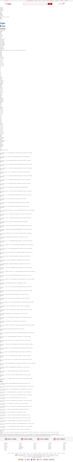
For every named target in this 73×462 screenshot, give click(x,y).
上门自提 (20, 444)
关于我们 (9, 453)
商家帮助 (24, 453)
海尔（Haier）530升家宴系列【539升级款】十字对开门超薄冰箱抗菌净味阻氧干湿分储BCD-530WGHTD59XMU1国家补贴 (17, 271)
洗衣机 (1, 33)
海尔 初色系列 (2, 41)
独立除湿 (1, 87)
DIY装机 (64, 445)
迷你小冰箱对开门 (25, 432)
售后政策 (49, 444)
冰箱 (0, 32)
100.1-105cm (2, 63)
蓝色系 (1, 134)
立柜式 (1, 94)
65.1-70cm (1, 111)
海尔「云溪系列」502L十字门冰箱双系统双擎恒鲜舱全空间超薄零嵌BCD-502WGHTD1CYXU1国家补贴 (15, 179)
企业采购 (47, 0)
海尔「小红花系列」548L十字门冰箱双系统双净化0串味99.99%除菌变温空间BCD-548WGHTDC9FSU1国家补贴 (16, 164)
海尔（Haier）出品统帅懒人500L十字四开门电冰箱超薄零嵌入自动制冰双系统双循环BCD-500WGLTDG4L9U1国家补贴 (17, 279)
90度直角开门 (2, 47)
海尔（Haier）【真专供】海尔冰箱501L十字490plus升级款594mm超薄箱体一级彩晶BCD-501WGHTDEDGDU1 (16, 359)
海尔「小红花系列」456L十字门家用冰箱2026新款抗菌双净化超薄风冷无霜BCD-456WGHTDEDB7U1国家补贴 (16, 175)
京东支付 (37, 457)
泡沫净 (1, 136)
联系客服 (16, 453)
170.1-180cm (2, 131)
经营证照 (48, 456)
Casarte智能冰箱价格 (16, 432)
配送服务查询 (21, 446)
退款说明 (49, 446)
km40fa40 (30, 432)
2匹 (0, 116)
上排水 (1, 121)
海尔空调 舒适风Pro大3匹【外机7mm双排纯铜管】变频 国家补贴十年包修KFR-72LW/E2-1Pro (13, 198)
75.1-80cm (1, 113)
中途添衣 (1, 146)
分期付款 (35, 446)
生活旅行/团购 (6, 446)
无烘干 (1, 79)
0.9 (0, 70)
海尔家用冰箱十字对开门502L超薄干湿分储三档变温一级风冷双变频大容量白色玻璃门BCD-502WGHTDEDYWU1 (16, 252)
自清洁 (1, 85)
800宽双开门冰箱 (52, 432)
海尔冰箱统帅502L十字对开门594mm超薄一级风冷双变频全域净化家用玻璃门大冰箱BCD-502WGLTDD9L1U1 (16, 275)
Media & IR (63, 453)
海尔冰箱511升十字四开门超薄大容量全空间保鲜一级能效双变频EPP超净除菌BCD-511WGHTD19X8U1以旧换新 (16, 290)
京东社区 (43, 453)
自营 (0, 154)
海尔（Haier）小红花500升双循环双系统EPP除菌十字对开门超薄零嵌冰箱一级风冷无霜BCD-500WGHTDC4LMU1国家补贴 (17, 363)
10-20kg (1, 77)
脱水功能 (1, 142)
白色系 (1, 51)
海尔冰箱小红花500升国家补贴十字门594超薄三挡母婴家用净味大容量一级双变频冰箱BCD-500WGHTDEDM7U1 (16, 389)
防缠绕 (1, 139)
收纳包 (1, 12)
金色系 (1, 56)
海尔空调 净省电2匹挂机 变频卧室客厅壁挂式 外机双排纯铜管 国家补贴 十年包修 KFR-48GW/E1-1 (14, 313)
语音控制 (1, 107)
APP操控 (1, 108)
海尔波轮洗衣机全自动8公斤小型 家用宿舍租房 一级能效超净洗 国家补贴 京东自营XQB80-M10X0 (14, 221)
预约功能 (1, 144)
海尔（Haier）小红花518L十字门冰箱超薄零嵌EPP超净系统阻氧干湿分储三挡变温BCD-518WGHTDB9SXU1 (15, 351)
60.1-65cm (1, 110)
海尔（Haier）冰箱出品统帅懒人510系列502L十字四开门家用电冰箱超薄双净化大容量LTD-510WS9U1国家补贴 (16, 233)
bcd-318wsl (6, 432)
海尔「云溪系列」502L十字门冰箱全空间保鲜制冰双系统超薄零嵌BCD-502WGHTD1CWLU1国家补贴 (14, 202)
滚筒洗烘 (1, 97)
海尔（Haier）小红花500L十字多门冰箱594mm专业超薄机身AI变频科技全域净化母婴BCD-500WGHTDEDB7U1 (16, 286)
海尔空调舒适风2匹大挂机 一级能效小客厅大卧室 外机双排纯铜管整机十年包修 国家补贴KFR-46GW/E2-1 (15, 298)
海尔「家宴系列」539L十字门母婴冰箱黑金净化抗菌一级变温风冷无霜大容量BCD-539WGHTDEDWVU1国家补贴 (16, 378)
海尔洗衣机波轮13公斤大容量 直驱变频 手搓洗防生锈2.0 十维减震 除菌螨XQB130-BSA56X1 (13, 412)
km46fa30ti (57, 432)
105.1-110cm (2, 64)
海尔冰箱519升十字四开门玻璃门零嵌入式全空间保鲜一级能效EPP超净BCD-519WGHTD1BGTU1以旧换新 (15, 340)
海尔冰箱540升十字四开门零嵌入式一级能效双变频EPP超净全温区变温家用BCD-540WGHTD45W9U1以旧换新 (16, 267)
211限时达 (20, 445)
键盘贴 (1, 13)
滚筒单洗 (1, 95)
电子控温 (1, 123)
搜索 (50, 3)
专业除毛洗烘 (2, 137)
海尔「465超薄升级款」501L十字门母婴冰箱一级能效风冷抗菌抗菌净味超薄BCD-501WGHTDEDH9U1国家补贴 (16, 168)
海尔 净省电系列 (2, 44)
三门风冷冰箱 (41, 432)
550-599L (1, 91)
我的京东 (39, 0)
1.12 (0, 73)
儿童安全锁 (1, 138)
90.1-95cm (1, 129)
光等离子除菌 (2, 101)
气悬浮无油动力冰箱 (36, 432)
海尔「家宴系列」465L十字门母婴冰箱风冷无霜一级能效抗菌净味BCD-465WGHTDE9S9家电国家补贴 (14, 156)
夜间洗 (1, 143)
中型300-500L (2, 57)
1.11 (0, 72)
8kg (0, 76)
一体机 (1, 11)
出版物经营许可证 (30, 455)
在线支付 (35, 445)
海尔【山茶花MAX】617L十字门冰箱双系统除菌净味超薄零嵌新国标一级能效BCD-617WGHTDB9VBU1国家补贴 (16, 248)
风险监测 (47, 453)
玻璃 (0, 119)
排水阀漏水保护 (2, 141)
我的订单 (35, 0)
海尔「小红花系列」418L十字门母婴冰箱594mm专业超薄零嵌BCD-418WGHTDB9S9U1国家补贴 (14, 187)
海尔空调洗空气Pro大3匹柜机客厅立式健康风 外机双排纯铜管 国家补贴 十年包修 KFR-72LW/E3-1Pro (14, 294)
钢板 (0, 120)
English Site (59, 453)
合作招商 (20, 453)
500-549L (1, 90)
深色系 (1, 55)
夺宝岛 (64, 444)
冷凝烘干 (1, 78)
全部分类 (1, 7)
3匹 (0, 117)
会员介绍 (5, 445)
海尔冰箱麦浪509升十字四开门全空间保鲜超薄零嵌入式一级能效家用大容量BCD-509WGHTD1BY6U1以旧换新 (16, 309)
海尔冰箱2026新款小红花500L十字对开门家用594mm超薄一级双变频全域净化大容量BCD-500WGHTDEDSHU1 (16, 406)
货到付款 (35, 444)
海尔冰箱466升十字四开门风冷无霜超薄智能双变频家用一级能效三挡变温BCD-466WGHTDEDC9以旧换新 (15, 160)
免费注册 (32, 0)
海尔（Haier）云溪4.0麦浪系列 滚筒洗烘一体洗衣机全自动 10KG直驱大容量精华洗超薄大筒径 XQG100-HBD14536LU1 (17, 332)
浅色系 (1, 52)
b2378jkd (21, 432)
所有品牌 (1, 18)
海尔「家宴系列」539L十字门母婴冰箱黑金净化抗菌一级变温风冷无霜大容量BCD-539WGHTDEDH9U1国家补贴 (16, 152)
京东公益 (54, 453)
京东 (11, 4)
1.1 (0, 71)
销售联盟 (39, 453)
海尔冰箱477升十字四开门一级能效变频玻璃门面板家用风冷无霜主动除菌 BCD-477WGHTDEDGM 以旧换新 (15, 336)
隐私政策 (51, 453)
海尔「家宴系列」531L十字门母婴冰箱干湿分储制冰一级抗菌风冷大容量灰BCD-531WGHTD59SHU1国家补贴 (16, 317)
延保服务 (64, 446)
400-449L (1, 88)
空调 (0, 34)
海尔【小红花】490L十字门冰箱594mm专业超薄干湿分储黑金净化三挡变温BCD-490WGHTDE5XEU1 (14, 409)
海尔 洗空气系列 (2, 43)
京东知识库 (1, 8)
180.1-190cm (2, 132)
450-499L (1, 89)
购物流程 (5, 444)
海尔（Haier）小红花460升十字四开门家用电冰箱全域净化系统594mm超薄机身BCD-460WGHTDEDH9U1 (15, 256)
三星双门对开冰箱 (46, 432)
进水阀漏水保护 (2, 140)
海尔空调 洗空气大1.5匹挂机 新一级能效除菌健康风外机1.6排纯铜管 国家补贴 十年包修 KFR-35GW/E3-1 (15, 367)
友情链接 (35, 453)
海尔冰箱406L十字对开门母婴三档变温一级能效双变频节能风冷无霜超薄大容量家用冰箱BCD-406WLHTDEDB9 (16, 225)
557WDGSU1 (2, 432)
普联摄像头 (1, 10)
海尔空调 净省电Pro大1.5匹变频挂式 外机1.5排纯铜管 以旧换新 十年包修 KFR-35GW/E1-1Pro (13, 321)
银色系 (1, 54)
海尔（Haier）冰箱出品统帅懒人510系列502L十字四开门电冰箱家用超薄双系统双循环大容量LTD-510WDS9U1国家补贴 (17, 210)
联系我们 (13, 453)
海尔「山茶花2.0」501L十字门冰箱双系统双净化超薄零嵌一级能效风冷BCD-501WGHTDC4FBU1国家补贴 (15, 183)
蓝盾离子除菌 (2, 99)
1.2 (0, 68)
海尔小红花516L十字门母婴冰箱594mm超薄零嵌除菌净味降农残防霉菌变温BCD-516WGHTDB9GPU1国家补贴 (16, 229)
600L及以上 (1, 92)
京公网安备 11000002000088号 (21, 454)
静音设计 (1, 86)
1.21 (0, 74)
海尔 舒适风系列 (2, 45)
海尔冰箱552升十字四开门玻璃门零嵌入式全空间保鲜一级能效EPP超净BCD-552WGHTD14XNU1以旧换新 (15, 374)
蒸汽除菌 (1, 100)
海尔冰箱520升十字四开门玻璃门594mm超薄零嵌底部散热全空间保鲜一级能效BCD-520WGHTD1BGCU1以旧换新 (16, 344)
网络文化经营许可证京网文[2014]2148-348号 (40, 455)
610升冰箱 (10, 432)
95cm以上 (1, 130)
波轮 (0, 96)
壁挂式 (1, 93)
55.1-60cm (1, 109)
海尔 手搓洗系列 (2, 42)
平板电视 (1, 35)
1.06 (0, 75)
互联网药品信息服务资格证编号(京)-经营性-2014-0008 (40, 454)
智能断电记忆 (2, 145)
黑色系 (1, 53)
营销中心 (28, 453)
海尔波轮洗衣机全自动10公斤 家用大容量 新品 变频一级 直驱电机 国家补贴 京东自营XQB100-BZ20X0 (14, 206)
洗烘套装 (1, 98)
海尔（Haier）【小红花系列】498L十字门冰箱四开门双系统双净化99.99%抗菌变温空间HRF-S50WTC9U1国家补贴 (16, 244)
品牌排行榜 (1, 9)
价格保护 (49, 445)
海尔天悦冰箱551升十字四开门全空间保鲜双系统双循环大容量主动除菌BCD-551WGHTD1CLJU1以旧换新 (15, 355)
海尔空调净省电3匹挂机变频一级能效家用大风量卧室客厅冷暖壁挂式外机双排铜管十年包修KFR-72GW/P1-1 (15, 263)
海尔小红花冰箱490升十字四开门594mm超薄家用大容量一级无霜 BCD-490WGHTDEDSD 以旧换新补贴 (15, 429)
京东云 (40, 457)
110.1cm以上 (2, 65)
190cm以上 (1, 133)
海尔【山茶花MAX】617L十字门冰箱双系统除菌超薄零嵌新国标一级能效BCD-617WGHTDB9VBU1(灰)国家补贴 (16, 240)
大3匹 (1, 118)
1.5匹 (1, 114)
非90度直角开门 (2, 48)
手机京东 (52, 0)
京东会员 (44, 0)
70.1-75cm (1, 112)
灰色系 (1, 135)
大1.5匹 (1, 115)
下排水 (1, 122)
